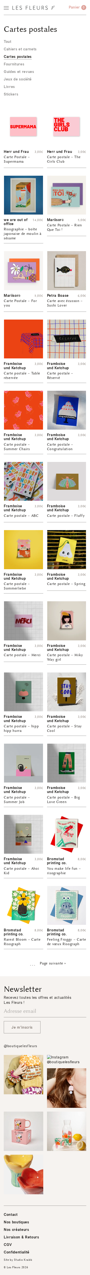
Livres (9, 86)
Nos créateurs (16, 1229)
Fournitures (14, 64)
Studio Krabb (23, 1259)
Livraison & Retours (21, 1237)
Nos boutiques (16, 1222)
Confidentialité (17, 1252)
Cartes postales (18, 56)
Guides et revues (19, 71)
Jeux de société (18, 79)
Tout (8, 41)
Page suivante (51, 963)
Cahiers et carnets (20, 49)
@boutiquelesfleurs (20, 1046)
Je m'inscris (22, 1027)
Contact (11, 1214)
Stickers (11, 94)
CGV (8, 1244)
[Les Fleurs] (33, 8)
